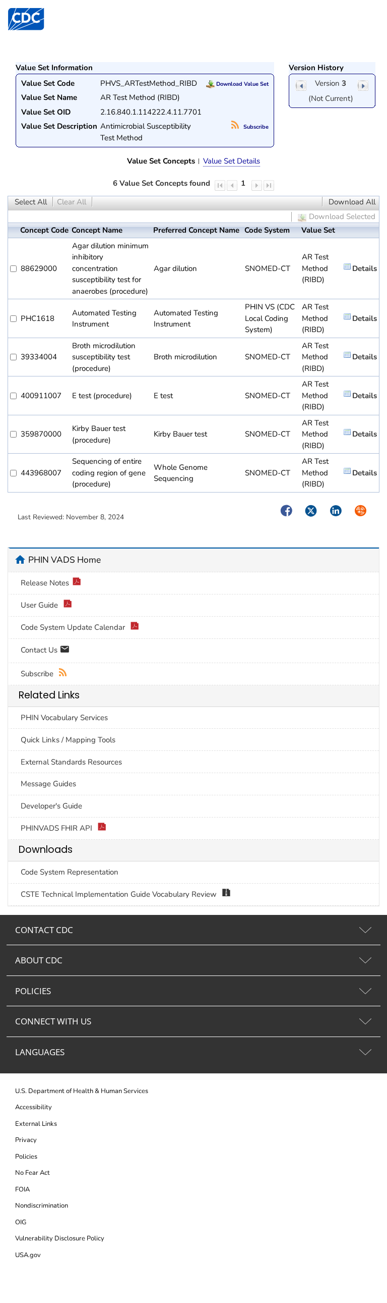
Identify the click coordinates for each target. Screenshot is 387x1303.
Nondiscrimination (41, 1205)
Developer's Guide (51, 806)
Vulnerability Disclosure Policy (59, 1238)
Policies (26, 1156)
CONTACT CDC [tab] (44, 930)
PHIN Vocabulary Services (64, 718)
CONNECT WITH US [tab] (53, 1021)
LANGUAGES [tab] (39, 1052)
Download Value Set (242, 84)
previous (300, 85)
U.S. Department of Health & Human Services (81, 1091)
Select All (31, 202)
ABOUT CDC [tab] (38, 960)
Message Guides (48, 784)
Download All (352, 202)
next (362, 85)
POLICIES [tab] (33, 991)
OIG (20, 1222)
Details (364, 268)
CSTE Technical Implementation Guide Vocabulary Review (120, 894)
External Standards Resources (71, 762)
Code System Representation (69, 872)
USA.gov (28, 1255)
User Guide (40, 605)
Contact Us (40, 650)
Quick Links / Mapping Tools (68, 740)
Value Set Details (231, 161)
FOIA (22, 1189)
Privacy (26, 1140)
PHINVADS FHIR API (57, 828)
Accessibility (33, 1107)
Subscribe (255, 127)
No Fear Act (32, 1172)
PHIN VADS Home (64, 560)
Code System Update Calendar (74, 627)
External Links (36, 1123)
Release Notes (45, 583)
